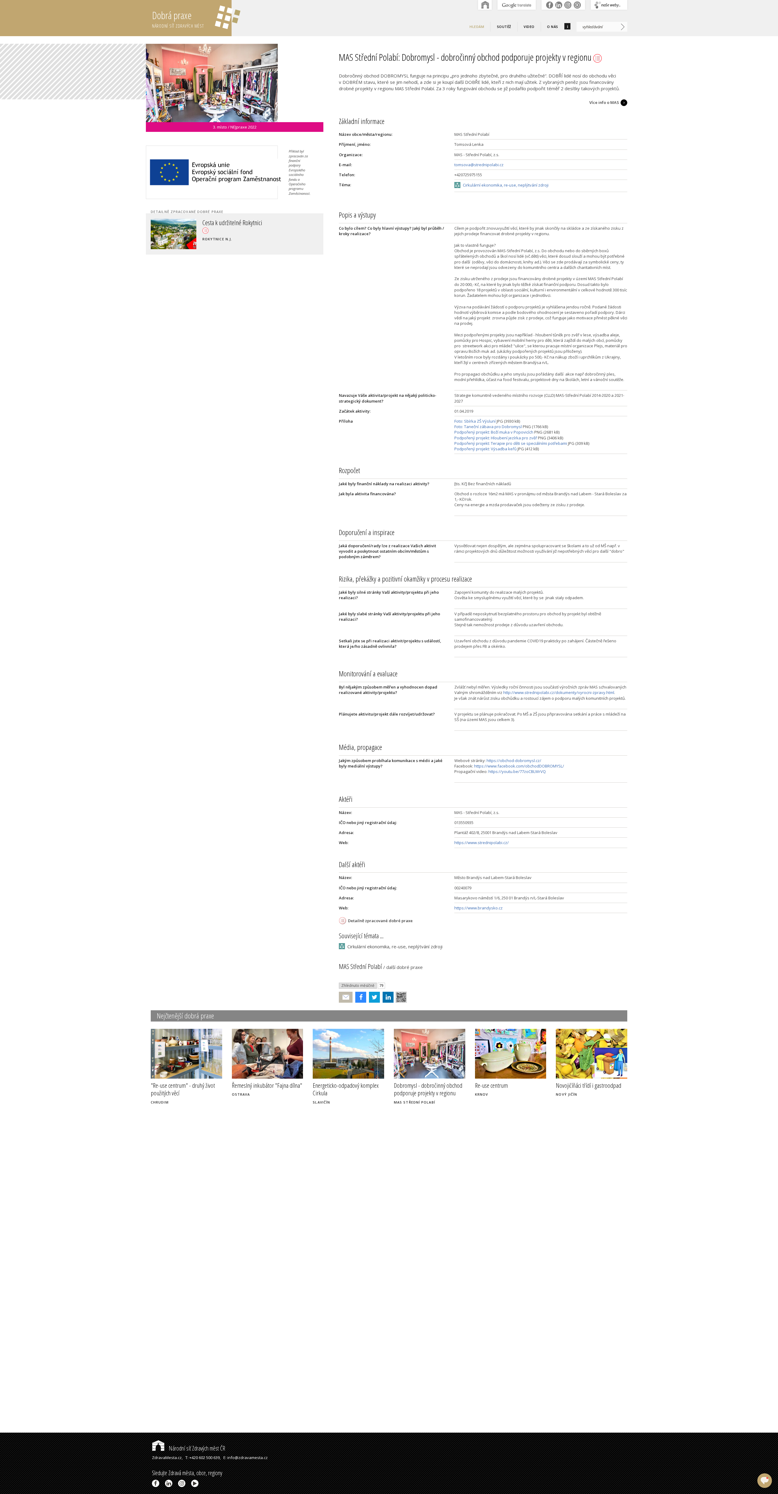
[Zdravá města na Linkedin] (169, 1483)
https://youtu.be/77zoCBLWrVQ (517, 771)
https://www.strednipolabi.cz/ (481, 842)
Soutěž (504, 26)
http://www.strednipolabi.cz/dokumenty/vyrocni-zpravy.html (558, 692)
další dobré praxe (404, 967)
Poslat (346, 997)
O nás (552, 26)
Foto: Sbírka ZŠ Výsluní (475, 421)
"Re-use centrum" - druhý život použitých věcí (183, 1089)
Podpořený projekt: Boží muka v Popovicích (493, 432)
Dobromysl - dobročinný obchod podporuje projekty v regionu (428, 1089)
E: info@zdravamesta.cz (245, 1457)
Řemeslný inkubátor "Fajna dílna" (267, 1085)
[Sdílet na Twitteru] (373, 997)
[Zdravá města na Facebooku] (156, 1483)
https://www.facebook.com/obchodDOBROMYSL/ (519, 766)
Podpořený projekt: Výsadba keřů (485, 449)
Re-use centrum (491, 1085)
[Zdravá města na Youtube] (196, 1483)
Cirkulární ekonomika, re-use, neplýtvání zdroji (506, 185)
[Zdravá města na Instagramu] (183, 1483)
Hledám (477, 26)
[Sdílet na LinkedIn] (387, 997)
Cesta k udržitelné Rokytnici (232, 222)
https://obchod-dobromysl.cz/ (514, 760)
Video (529, 26)
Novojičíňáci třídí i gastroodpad (588, 1085)
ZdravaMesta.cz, (167, 1457)
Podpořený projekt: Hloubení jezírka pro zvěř (495, 438)
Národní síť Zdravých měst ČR (196, 1448)
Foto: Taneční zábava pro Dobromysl (488, 426)
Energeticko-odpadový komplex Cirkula (346, 1089)
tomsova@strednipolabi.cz (479, 164)
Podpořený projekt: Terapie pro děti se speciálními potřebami (510, 443)
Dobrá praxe (178, 19)
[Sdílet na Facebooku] (359, 997)
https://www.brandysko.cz (478, 908)
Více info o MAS (604, 102)
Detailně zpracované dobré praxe (380, 920)
